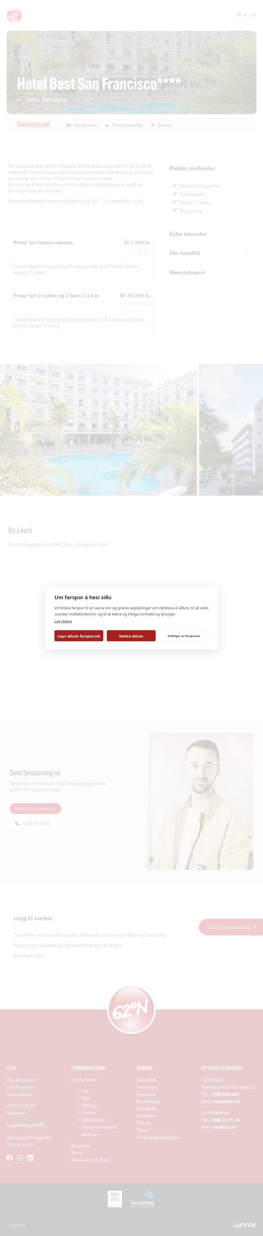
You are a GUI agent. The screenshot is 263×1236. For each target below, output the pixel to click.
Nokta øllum (131, 635)
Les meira (63, 621)
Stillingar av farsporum (184, 636)
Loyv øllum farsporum (79, 635)
